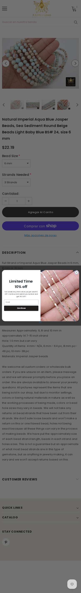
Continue (21, 308)
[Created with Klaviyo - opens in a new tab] (40, 322)
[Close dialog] (76, 272)
